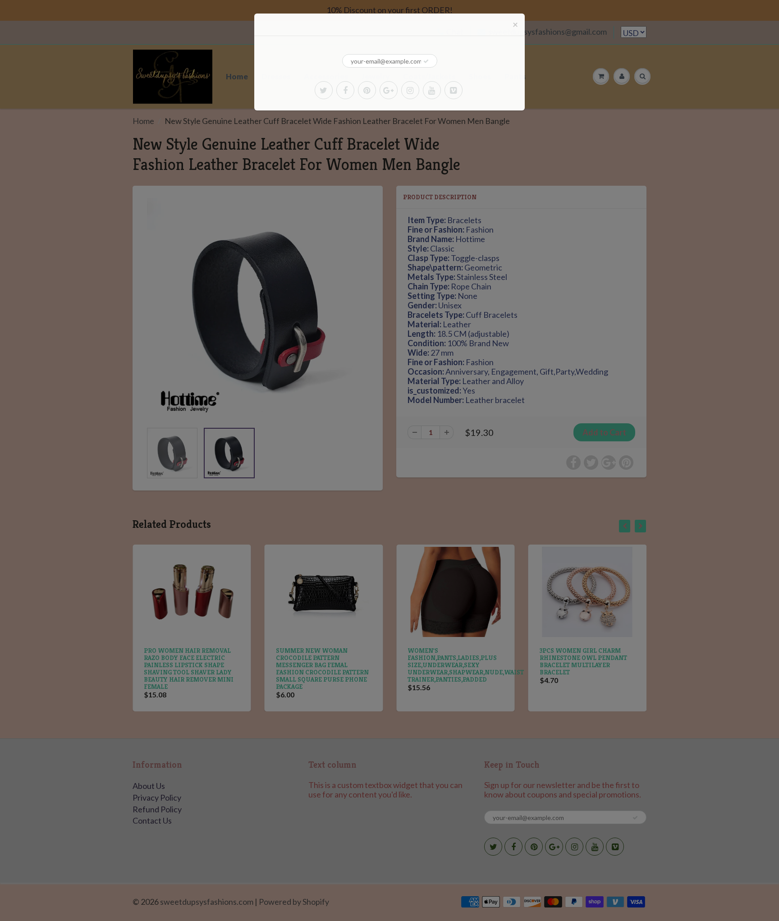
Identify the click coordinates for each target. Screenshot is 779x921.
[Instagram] (410, 90)
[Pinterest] (367, 90)
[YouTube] (432, 90)
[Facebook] (345, 90)
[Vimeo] (453, 90)
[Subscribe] (426, 61)
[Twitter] (324, 90)
